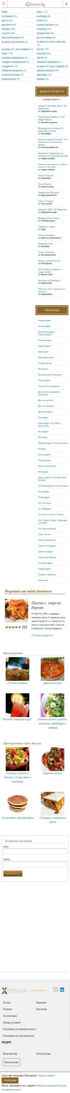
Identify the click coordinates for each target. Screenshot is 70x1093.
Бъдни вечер (11, 78)
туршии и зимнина (49, 61)
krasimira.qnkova (49, 122)
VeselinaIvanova (48, 255)
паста (43, 49)
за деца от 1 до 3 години (17, 49)
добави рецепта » (52, 99)
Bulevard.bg (10, 1053)
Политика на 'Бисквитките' (19, 1035)
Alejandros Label (49, 111)
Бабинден (43, 351)
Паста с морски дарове (46, 605)
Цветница (43, 580)
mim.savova (46, 204)
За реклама (10, 1015)
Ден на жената (46, 406)
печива (8, 28)
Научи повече (46, 1075)
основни (9, 16)
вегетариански (13, 37)
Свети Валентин (46, 540)
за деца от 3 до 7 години (52, 66)
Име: (6, 846)
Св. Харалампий (47, 528)
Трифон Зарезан (47, 574)
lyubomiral (46, 178)
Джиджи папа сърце (48, 218)
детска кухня (46, 37)
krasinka (45, 246)
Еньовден (43, 417)
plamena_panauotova (51, 238)
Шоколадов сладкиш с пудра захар (50, 270)
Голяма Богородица (48, 386)
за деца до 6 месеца (15, 41)
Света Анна (44, 534)
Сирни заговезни (47, 557)
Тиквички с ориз (46, 226)
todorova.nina (47, 187)
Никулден (44, 74)
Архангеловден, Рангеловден (46, 333)
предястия (45, 33)
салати (8, 33)
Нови (4, 11)
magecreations (48, 158)
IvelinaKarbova (48, 221)
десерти (9, 24)
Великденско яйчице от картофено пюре (50, 129)
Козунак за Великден (49, 280)
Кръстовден (44, 454)
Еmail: (7, 859)
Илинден (43, 437)
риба (42, 11)
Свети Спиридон (47, 545)
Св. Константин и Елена (51, 514)
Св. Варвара (44, 508)
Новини (7, 1009)
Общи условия (44, 1085)
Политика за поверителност (19, 1029)
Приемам (10, 1080)
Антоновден (44, 326)
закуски (44, 53)
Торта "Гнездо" (46, 201)
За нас (7, 1002)
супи (42, 20)
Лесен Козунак (46, 175)
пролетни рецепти (14, 70)
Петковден (43, 491)
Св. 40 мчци (44, 503)
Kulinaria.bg (43, 1053)
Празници (52, 310)
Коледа (43, 78)
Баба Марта (44, 346)
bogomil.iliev (47, 294)
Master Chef (46, 274)
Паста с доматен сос (49, 260)
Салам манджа (46, 235)
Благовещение (46, 357)
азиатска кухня (12, 74)
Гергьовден (44, 380)
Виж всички (12, 1062)
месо (7, 20)
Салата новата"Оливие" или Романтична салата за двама (53, 142)
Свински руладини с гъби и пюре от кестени (52, 165)
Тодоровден (44, 568)
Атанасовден (45, 340)
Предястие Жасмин (48, 192)
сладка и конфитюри (15, 61)
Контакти (41, 1009)
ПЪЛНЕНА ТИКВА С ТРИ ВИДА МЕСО (51, 118)
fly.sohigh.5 (46, 133)
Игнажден (43, 431)
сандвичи (10, 66)
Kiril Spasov (46, 263)
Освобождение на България (53, 485)
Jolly (43, 229)
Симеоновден (45, 551)
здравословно (48, 70)
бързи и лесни (47, 24)
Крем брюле (44, 184)
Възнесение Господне (50, 374)
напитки (44, 28)
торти (42, 57)
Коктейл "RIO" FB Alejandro (52, 209)
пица (7, 53)
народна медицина (15, 57)
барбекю (44, 16)
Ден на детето (45, 400)
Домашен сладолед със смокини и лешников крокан (53, 154)
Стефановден (45, 563)
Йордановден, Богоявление (53, 443)
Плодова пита (45, 243)
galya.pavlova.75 (49, 195)
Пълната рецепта (42, 635)
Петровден (44, 497)
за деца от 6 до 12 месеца (51, 43)
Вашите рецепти (52, 91)
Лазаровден (44, 460)
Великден (43, 369)
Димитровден (45, 411)
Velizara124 (46, 283)
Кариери (41, 1002)
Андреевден (44, 320)
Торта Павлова (46, 252)
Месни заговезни (47, 466)
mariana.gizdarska (49, 147)
